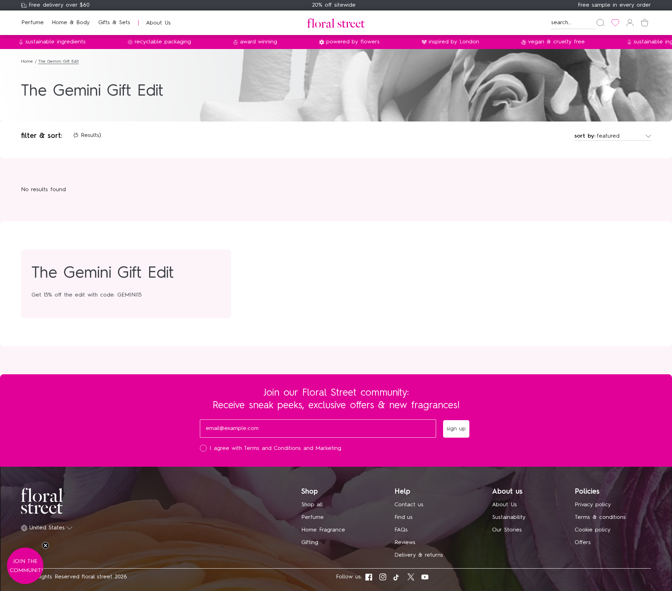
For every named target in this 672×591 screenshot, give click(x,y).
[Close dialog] (465, 214)
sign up (404, 367)
